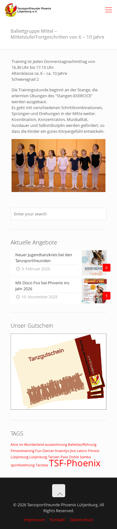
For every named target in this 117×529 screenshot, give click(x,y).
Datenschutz (81, 519)
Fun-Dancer (44, 451)
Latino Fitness (88, 451)
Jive (73, 451)
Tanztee (42, 465)
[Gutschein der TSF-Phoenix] (59, 408)
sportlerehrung (23, 465)
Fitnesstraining (22, 451)
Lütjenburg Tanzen (44, 457)
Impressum (34, 519)
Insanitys (62, 451)
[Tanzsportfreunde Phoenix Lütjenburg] (28, 9)
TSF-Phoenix (74, 463)
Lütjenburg (19, 457)
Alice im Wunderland (27, 444)
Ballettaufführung (82, 444)
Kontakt (57, 519)
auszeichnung (56, 444)
